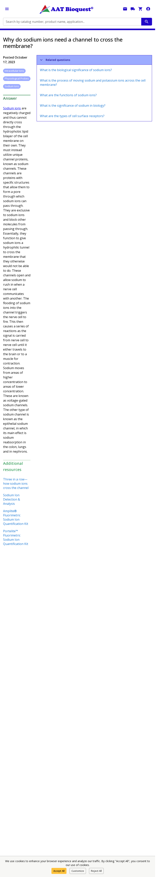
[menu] (7, 9)
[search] (146, 22)
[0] (140, 9)
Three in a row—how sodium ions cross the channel (16, 483)
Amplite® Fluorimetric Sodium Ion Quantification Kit (15, 517)
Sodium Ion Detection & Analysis (11, 499)
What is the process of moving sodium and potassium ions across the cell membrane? (92, 82)
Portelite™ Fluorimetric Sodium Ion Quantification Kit (15, 537)
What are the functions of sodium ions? (68, 95)
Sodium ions (12, 108)
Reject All (96, 871)
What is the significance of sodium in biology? (72, 105)
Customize (77, 871)
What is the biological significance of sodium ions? (76, 70)
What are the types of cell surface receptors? (72, 116)
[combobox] (72, 21)
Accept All (59, 871)
